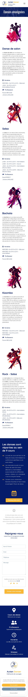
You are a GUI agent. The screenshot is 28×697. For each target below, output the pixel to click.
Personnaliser (14, 693)
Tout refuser (13, 689)
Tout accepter (14, 685)
